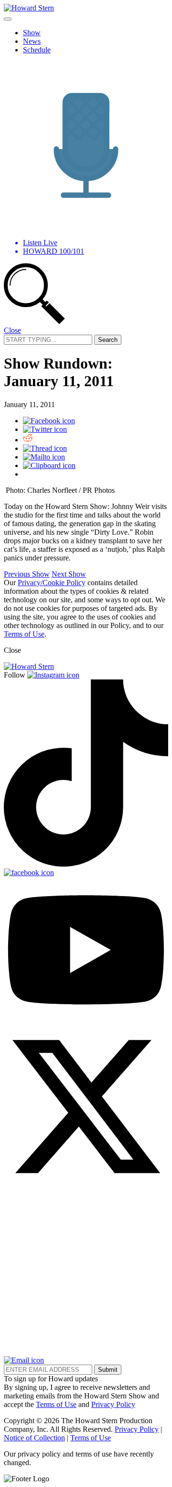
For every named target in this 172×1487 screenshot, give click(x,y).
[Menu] (7, 19)
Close (12, 330)
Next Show (69, 574)
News (32, 41)
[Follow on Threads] (86, 1351)
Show (32, 33)
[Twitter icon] (45, 429)
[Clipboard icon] (49, 465)
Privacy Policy (113, 1404)
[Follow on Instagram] (53, 675)
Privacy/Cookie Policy (52, 583)
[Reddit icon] (27, 440)
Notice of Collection (34, 1438)
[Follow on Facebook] (29, 872)
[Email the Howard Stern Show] (24, 1360)
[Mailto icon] (44, 457)
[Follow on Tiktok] (86, 864)
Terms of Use (24, 634)
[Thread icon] (45, 448)
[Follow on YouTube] (86, 1020)
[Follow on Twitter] (86, 1186)
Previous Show (27, 574)
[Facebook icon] (49, 421)
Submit (108, 1369)
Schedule (37, 50)
